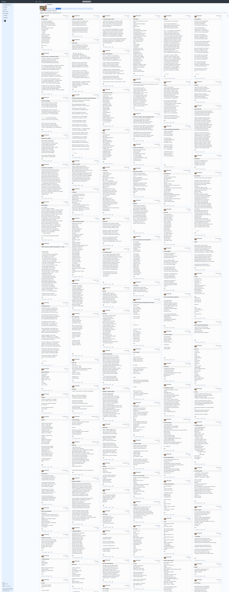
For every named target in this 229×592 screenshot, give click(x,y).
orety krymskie (136, 352)
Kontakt (3, 584)
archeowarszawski (137, 82)
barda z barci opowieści (46, 511)
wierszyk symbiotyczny (169, 457)
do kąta (195, 276)
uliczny (165, 85)
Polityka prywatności (5, 583)
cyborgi (104, 291)
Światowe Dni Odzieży (46, 138)
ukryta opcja (196, 158)
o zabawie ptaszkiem (76, 531)
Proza (5, 9)
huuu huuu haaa (197, 109)
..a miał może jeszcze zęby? (108, 19)
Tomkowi (196, 85)
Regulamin (3, 582)
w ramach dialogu (75, 419)
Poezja (5, 7)
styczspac (105, 313)
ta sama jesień (44, 473)
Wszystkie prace (7, 5)
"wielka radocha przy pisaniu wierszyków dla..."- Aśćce (52, 246)
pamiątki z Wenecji (76, 164)
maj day (196, 391)
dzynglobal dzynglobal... (108, 353)
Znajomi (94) (54, 10)
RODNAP (135, 203)
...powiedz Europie (45, 559)
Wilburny (166, 19)
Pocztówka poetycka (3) (82, 8)
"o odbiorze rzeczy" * (45, 306)
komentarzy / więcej (46, 49)
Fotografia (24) (74, 8)
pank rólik (166, 212)
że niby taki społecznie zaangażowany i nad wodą (143, 302)
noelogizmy (166, 366)
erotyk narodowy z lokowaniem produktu (50, 56)
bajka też (74, 445)
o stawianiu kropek (137, 443)
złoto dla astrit (197, 583)
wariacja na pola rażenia (169, 484)
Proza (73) (63, 8)
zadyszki (43, 397)
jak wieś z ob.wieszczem (138, 147)
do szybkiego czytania (168, 387)
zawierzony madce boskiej (77, 19)
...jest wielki (135, 285)
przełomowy (74, 43)
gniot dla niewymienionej (108, 563)
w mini (104, 493)
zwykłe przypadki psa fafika (78, 221)
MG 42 (104, 133)
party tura (196, 349)
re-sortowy (105, 170)
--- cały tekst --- (167, 74)
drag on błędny (106, 588)
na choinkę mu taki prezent (47, 167)
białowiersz (105, 514)
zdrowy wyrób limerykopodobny (201, 325)
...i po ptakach (197, 536)
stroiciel (43, 419)
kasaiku (196, 567)
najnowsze (42, 12)
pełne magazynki (75, 316)
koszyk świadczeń (45, 372)
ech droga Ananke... (198, 471)
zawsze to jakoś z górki (168, 560)
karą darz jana (197, 175)
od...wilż (135, 563)
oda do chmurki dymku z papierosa (171, 297)
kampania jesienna (168, 422)
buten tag (74, 362)
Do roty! (43, 583)
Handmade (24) (90, 8)
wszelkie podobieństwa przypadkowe (171, 129)
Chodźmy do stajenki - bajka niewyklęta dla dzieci (143, 116)
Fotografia (6, 13)
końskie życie (136, 406)
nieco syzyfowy (197, 19)
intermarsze (105, 221)
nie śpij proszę (44, 19)
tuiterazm (74, 389)
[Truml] (4, 1)
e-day (165, 521)
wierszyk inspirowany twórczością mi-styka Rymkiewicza (84, 98)
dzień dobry (105, 427)
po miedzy (74, 192)
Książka (6, 17)
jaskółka (104, 466)
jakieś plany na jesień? (138, 171)
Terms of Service (4, 590)
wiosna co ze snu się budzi (138, 475)
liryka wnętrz (136, 19)
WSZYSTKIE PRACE (51, 8)
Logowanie (40, 1)
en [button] (3, 20)
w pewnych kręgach (168, 334)
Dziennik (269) (68, 8)
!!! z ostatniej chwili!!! (107, 252)
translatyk (135, 505)
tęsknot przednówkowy (107, 53)
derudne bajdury (167, 251)
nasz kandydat (44, 205)
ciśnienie (104, 534)
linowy (195, 241)
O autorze (49, 10)
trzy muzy (135, 528)
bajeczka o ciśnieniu (76, 481)
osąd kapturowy (167, 173)
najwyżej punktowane (48, 12)
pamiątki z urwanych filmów (108, 391)
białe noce (74, 564)
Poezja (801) (58, 8)
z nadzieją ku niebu (198, 425)
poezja (67, 16)
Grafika (5, 15)
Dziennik (6, 11)
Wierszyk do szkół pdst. (108, 92)
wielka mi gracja (197, 509)
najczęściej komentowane (56, 12)
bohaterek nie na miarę (46, 537)
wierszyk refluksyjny (45, 100)
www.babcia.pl (75, 283)
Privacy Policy (9, 589)
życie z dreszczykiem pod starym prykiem (142, 239)
